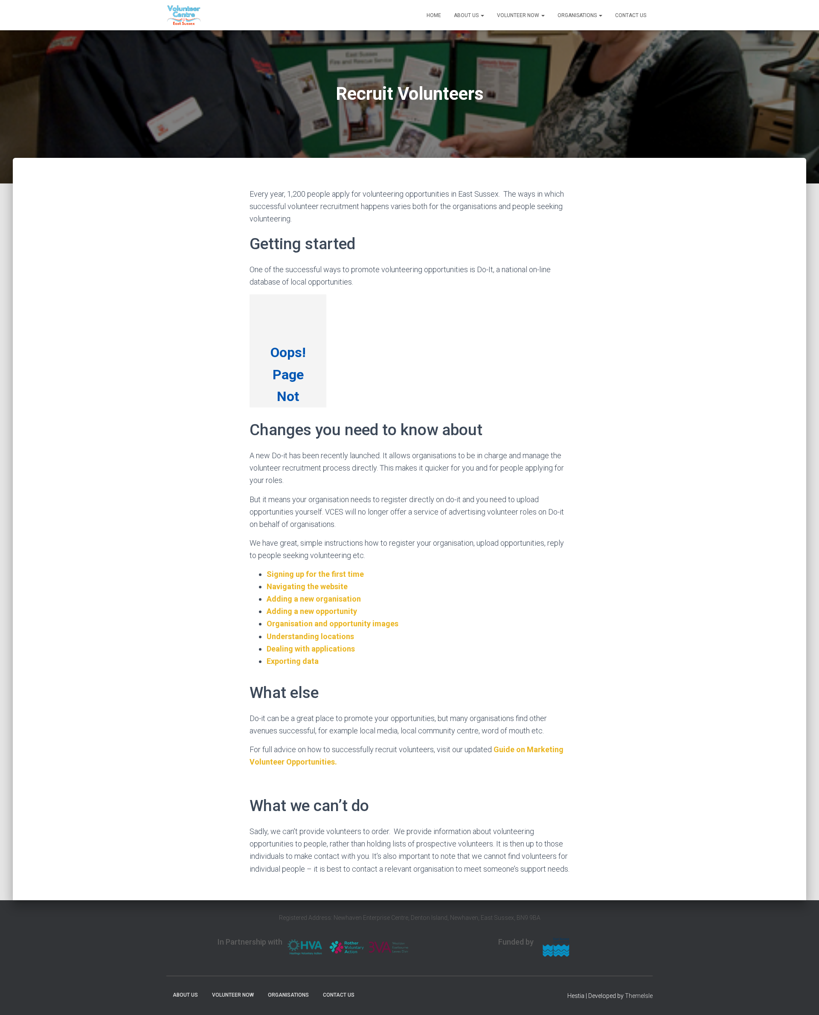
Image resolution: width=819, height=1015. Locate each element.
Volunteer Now (518, 15)
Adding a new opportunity (312, 611)
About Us (467, 15)
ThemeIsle (639, 995)
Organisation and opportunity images (332, 623)
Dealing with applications (311, 648)
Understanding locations (310, 636)
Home (434, 15)
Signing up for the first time (315, 574)
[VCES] (184, 15)
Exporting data (293, 661)
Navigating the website (307, 586)
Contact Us (630, 15)
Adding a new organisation (314, 598)
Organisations (578, 15)
